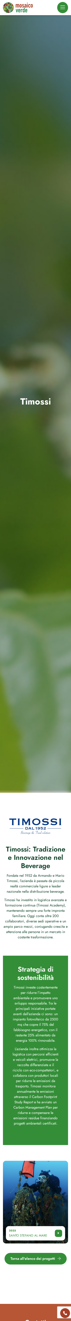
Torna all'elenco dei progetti (33, 1258)
